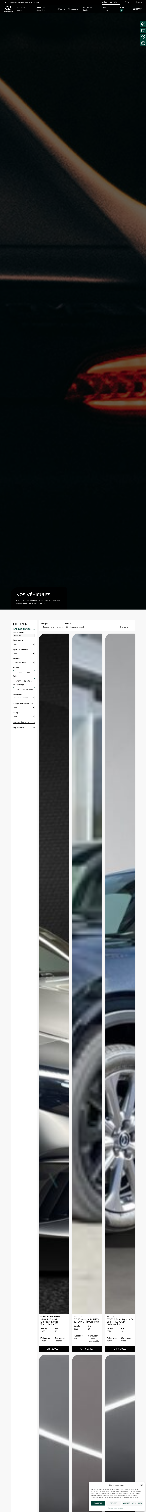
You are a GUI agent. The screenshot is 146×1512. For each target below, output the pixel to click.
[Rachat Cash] (143, 37)
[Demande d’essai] (143, 24)
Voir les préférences (132, 1503)
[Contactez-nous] (143, 43)
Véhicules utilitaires (133, 2)
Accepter (98, 1503)
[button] (142, 1485)
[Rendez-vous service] (143, 30)
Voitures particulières (111, 2)
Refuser (113, 1503)
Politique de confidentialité (115, 1508)
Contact (137, 9)
